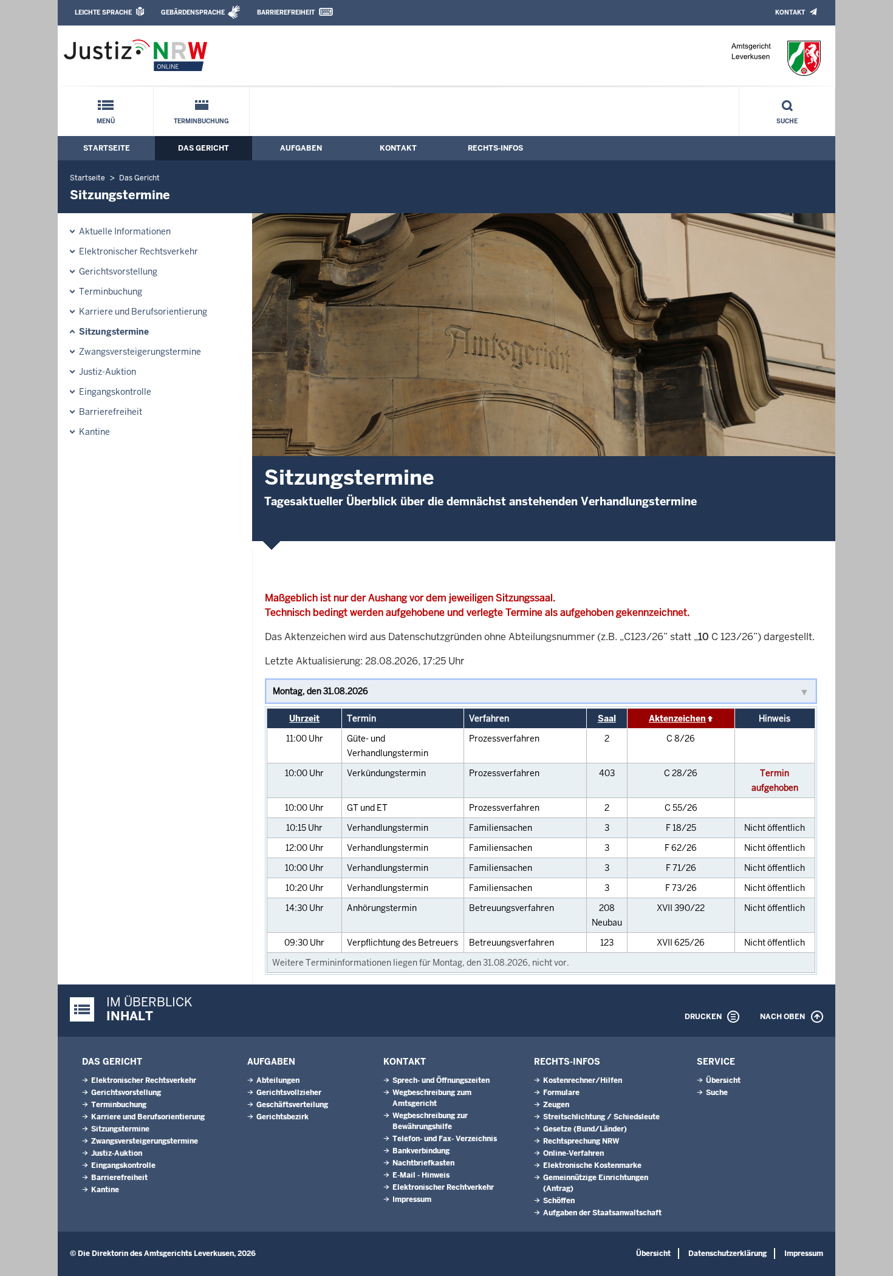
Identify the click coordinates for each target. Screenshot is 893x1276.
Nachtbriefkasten (423, 1163)
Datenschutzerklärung (727, 1253)
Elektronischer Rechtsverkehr (138, 251)
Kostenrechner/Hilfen (582, 1080)
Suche (787, 121)
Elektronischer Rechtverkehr (443, 1187)
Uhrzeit (304, 718)
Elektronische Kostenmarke (592, 1165)
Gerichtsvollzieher (288, 1092)
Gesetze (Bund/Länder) (585, 1129)
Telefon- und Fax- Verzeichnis (444, 1139)
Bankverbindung (421, 1151)
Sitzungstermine (114, 331)
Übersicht (723, 1080)
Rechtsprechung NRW (581, 1141)
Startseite (106, 148)
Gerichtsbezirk (282, 1117)
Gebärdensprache (193, 12)
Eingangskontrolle (115, 391)
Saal (607, 718)
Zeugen (556, 1105)
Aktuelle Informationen (125, 231)
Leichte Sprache (103, 12)
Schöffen (559, 1201)
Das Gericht (203, 148)
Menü (106, 121)
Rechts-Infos (495, 148)
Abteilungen (277, 1080)
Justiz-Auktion (107, 371)
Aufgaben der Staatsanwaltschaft (602, 1213)
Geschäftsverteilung (292, 1105)
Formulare (561, 1092)
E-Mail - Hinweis (421, 1175)
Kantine (94, 431)
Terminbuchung (201, 121)
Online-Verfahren (573, 1153)
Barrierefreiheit (286, 12)
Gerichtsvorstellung (118, 271)
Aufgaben (301, 148)
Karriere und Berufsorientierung (143, 311)
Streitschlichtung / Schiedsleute (601, 1117)
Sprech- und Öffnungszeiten (441, 1080)
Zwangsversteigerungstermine (140, 351)
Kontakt (790, 12)
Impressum (411, 1199)
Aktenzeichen (677, 718)
